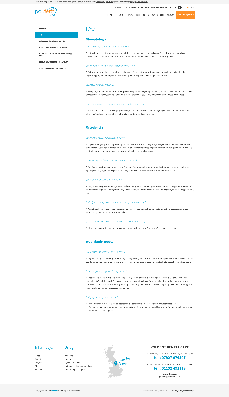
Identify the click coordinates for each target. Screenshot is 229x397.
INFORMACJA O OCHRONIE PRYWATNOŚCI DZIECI (55, 55)
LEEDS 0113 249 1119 (166, 7)
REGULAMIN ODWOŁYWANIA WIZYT (53, 41)
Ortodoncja (69, 356)
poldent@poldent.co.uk (169, 376)
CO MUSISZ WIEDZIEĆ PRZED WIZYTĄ (53, 62)
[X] (193, 2)
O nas (109, 15)
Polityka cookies (161, 390)
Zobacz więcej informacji (104, 2)
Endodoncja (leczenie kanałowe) (78, 366)
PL (188, 7)
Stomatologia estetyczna (75, 369)
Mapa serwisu (148, 390)
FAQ (40, 35)
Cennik (146, 15)
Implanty (68, 359)
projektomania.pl (187, 390)
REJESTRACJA (44, 28)
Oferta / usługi (133, 15)
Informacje (119, 15)
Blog (162, 15)
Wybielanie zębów (72, 362)
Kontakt (170, 15)
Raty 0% (155, 15)
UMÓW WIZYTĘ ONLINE (185, 15)
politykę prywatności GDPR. (138, 2)
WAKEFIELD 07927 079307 (143, 7)
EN (192, 7)
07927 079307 (174, 358)
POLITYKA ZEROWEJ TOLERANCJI (52, 68)
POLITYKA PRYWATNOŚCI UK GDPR (53, 47)
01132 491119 (174, 368)
